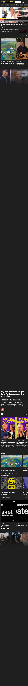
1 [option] (2, 413)
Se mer (23, 32)
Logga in (18, 2)
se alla (25, 35)
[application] (14, 15)
